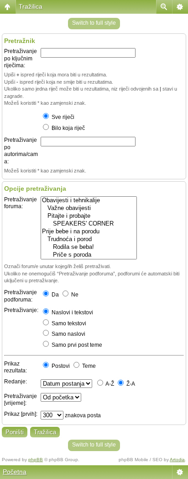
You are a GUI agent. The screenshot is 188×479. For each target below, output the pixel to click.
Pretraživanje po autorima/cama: (21, 151)
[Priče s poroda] (88, 255)
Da (54, 294)
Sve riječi (62, 117)
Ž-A (130, 384)
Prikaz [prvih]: (20, 414)
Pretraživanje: (21, 310)
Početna (14, 471)
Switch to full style (94, 23)
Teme (88, 366)
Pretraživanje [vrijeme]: (20, 400)
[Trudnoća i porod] (88, 239)
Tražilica (30, 6)
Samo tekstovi (68, 323)
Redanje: (15, 381)
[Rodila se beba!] (88, 247)
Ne (74, 294)
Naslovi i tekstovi (71, 312)
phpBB (35, 459)
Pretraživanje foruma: (20, 203)
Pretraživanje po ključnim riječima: (20, 58)
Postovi (60, 366)
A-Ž (109, 384)
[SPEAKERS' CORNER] (88, 224)
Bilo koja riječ (67, 128)
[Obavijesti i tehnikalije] (88, 201)
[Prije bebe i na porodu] (88, 232)
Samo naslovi (67, 334)
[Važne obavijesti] (88, 208)
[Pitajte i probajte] (88, 216)
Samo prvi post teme (76, 345)
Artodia (177, 459)
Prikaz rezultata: (15, 367)
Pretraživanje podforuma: (20, 296)
